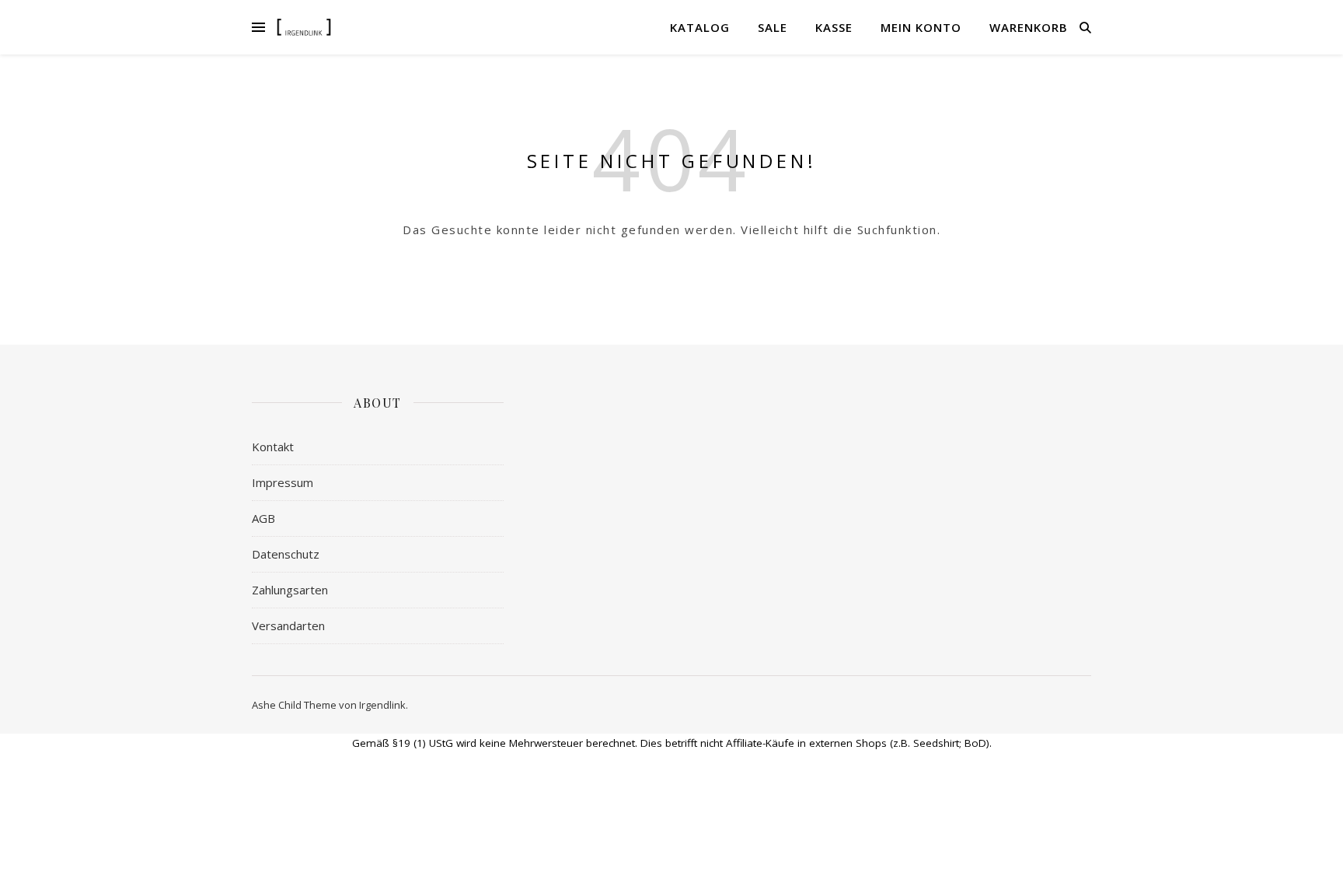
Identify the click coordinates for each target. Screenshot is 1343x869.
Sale (772, 27)
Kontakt (273, 446)
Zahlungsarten (290, 589)
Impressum (282, 482)
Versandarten (288, 625)
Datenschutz (285, 554)
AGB (263, 518)
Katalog (700, 27)
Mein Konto (921, 27)
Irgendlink (382, 705)
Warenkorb (1028, 27)
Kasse (834, 27)
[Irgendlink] (304, 27)
